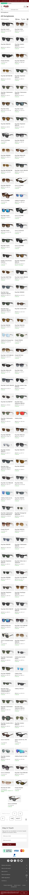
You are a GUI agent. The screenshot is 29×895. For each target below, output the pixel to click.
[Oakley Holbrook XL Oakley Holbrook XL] (7, 492)
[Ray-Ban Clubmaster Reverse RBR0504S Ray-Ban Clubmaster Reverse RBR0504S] (7, 508)
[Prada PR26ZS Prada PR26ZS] (21, 782)
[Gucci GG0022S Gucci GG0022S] (21, 225)
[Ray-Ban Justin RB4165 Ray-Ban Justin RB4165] (21, 165)
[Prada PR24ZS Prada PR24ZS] (7, 524)
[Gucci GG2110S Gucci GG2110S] (7, 734)
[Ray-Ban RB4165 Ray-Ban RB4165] (21, 135)
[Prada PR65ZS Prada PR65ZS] (21, 335)
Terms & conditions (8, 885)
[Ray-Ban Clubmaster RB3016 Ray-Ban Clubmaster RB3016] (7, 87)
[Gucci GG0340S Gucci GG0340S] (14, 798)
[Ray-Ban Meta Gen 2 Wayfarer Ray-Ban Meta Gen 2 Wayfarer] (21, 556)
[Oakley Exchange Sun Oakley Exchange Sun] (7, 335)
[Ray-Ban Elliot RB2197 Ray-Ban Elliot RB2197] (7, 604)
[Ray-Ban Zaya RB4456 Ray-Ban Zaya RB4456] (21, 767)
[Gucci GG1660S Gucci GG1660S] (21, 180)
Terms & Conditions (6, 874)
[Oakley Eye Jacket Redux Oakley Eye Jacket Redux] (21, 652)
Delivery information (6, 865)
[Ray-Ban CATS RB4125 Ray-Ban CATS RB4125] (7, 350)
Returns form (5, 871)
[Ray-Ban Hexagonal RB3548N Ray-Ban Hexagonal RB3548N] (21, 508)
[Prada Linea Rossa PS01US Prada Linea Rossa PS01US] (7, 255)
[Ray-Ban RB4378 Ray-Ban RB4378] (21, 55)
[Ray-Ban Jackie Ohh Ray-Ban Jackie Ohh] (21, 303)
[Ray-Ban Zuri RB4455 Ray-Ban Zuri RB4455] (7, 477)
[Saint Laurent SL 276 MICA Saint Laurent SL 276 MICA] (21, 734)
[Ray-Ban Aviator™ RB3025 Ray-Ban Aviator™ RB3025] (21, 635)
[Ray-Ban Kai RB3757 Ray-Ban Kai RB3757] (7, 396)
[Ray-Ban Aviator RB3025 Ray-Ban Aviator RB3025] (21, 39)
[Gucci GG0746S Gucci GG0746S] (7, 135)
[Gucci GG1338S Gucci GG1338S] (7, 195)
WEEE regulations (6, 877)
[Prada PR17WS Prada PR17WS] (7, 55)
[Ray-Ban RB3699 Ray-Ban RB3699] (7, 150)
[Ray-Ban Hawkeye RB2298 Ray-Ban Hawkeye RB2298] (21, 587)
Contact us (4, 880)
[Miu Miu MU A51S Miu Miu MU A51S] (7, 782)
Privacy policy (17, 885)
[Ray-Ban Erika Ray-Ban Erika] (21, 24)
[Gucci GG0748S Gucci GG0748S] (21, 240)
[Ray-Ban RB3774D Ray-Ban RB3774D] (7, 272)
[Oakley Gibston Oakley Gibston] (21, 683)
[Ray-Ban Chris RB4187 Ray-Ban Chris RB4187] (21, 620)
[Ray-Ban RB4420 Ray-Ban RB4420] (7, 39)
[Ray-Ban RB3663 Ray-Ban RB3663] (21, 287)
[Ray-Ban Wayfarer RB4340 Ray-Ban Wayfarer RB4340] (7, 587)
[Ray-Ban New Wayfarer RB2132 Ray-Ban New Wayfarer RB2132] (7, 287)
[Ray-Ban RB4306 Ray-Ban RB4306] (21, 320)
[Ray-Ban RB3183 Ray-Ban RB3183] (21, 492)
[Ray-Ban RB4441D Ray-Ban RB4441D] (21, 150)
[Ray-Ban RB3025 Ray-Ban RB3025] (21, 524)
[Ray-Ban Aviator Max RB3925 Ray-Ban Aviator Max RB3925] (21, 380)
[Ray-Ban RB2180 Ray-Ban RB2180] (7, 118)
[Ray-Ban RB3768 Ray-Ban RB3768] (7, 429)
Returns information (6, 868)
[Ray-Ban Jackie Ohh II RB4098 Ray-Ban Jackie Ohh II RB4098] (7, 718)
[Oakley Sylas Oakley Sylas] (21, 413)
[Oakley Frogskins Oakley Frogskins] (21, 195)
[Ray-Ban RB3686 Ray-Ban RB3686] (7, 572)
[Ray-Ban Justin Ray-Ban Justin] (7, 24)
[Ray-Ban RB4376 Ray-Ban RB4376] (7, 180)
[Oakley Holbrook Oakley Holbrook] (7, 620)
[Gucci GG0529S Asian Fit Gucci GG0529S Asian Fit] (7, 635)
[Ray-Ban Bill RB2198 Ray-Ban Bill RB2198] (7, 70)
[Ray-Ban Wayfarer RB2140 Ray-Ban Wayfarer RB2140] (21, 70)
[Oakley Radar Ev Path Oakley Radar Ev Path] (21, 751)
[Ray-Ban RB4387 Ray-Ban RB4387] (7, 539)
